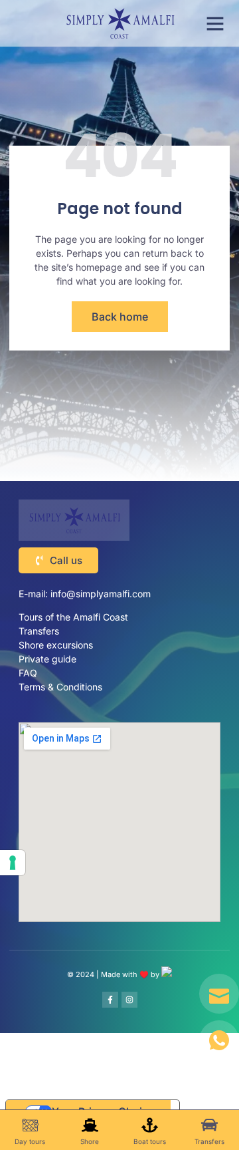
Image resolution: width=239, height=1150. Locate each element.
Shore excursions (56, 644)
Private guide (47, 658)
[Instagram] (129, 1000)
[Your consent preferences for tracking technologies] (12, 862)
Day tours (30, 1141)
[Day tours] (30, 1125)
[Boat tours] (149, 1125)
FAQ (28, 672)
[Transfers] (209, 1125)
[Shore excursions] (90, 1125)
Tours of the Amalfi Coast (75, 617)
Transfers (39, 631)
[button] (215, 23)
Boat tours (149, 1141)
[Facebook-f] (110, 1000)
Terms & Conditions (60, 686)
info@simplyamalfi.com (100, 593)
